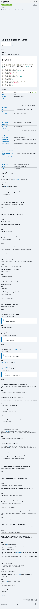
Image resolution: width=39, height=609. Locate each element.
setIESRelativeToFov (6, 139)
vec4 (22, 536)
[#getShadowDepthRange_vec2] (24, 419)
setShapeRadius (5, 122)
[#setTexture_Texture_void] (26, 179)
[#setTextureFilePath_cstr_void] (25, 202)
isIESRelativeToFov (5, 141)
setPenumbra (4, 105)
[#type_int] (11, 589)
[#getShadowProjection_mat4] (24, 456)
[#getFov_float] (12, 259)
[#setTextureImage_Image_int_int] (2, 554)
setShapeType (4, 126)
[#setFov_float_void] (14, 247)
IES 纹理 (7, 431)
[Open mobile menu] (36, 1)
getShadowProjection (6, 143)
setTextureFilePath (5, 100)
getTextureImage (5, 166)
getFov (3, 111)
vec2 (6, 419)
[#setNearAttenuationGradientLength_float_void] (32, 488)
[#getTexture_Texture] (19, 192)
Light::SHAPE (15, 349)
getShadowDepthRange (6, 137)
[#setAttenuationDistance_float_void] (26, 384)
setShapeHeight (5, 113)
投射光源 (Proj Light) (9, 47)
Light (12, 45)
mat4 (6, 409)
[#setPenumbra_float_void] (22, 224)
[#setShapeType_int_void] (22, 349)
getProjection (4, 135)
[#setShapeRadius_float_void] (21, 314)
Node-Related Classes (13, 9)
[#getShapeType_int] (20, 368)
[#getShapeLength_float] (17, 304)
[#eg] (7, 52)
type (3, 168)
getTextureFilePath (5, 103)
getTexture (4, 98)
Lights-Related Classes (21, 9)
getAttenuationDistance (6, 132)
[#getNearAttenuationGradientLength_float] (28, 501)
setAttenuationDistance (6, 130)
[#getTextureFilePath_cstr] (23, 214)
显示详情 (35, 92)
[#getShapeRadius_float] (17, 333)
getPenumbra (4, 107)
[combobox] (31, 1)
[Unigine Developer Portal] (5, 2)
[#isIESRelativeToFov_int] (19, 443)
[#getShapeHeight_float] (17, 281)
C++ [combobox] (34, 4)
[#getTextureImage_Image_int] (31, 574)
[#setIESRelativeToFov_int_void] (21, 429)
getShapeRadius (5, 124)
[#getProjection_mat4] (19, 409)
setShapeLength (5, 118)
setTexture (4, 96)
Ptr (14, 179)
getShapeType (4, 128)
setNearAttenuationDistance (7, 160)
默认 (32, 92)
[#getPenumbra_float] (16, 237)
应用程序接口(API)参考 (6, 9)
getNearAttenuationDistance (7, 162)
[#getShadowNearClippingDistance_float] (26, 478)
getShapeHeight (5, 115)
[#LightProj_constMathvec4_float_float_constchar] (31, 537)
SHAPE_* (15, 362)
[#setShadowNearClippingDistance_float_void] (31, 466)
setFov (3, 109)
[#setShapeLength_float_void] (21, 292)
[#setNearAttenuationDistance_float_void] (29, 511)
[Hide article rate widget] (17, 604)
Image (19, 552)
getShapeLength (5, 120)
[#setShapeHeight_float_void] (21, 269)
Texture (17, 179)
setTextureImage (5, 164)
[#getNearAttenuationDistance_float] (24, 524)
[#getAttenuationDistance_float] (22, 397)
